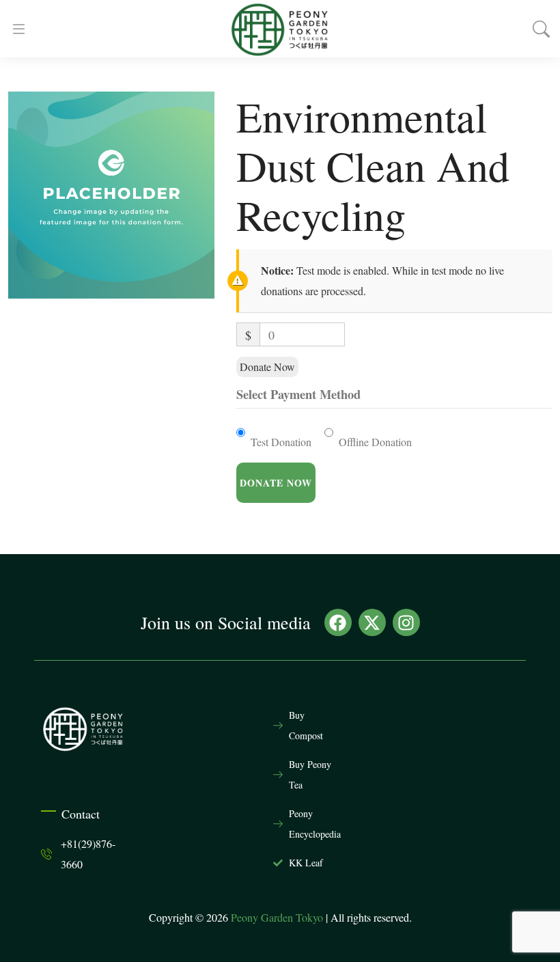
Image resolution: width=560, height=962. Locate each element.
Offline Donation (375, 442)
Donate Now (267, 366)
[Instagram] (406, 622)
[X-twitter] (372, 622)
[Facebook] (338, 622)
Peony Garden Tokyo (277, 917)
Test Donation (281, 442)
